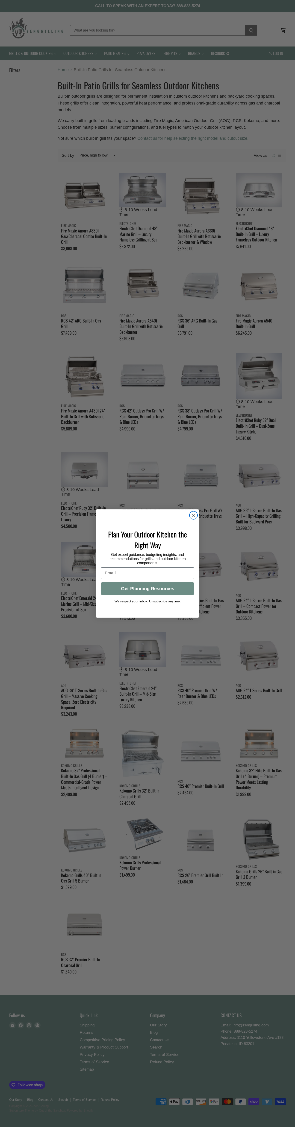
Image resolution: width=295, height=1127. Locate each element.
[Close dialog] (193, 515)
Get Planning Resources (147, 588)
